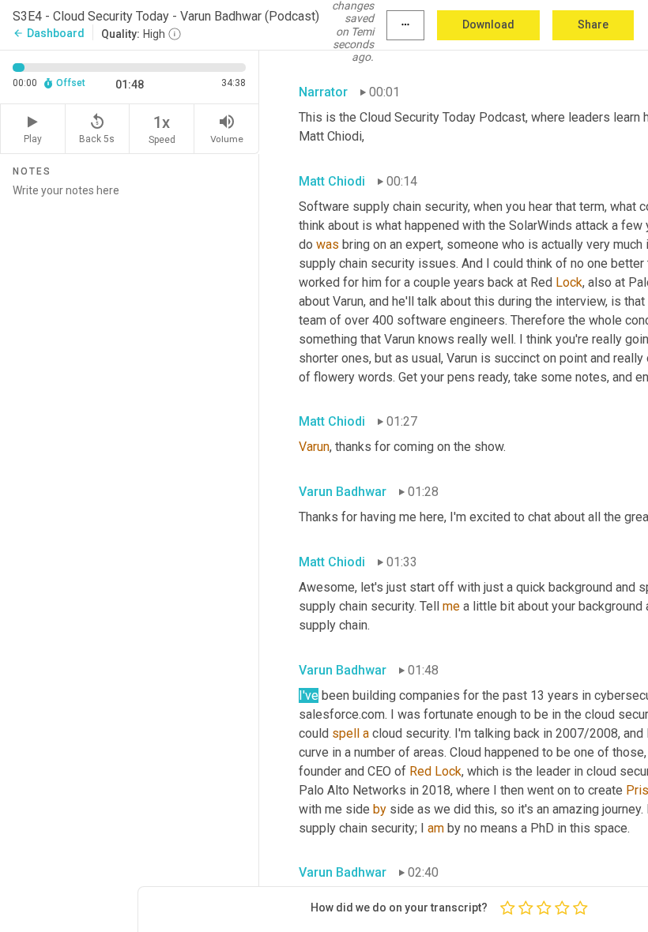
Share (593, 24)
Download (488, 24)
